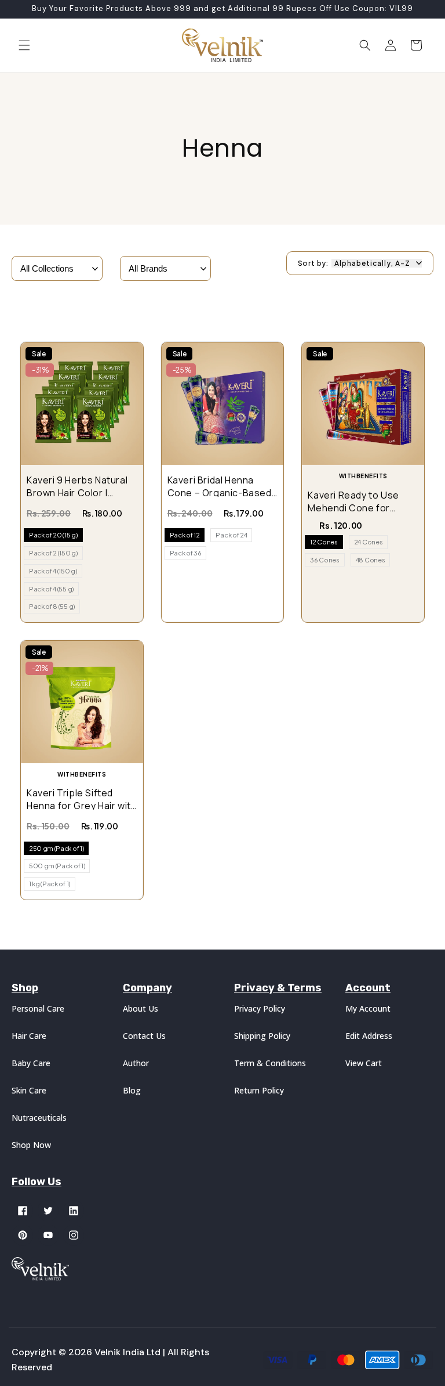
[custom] (22, 1210)
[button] (24, 45)
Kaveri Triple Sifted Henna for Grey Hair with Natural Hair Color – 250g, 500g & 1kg (81, 798)
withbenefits (363, 475)
